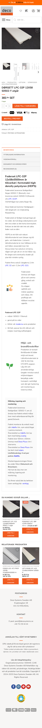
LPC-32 (8, 265)
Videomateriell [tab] (9, 159)
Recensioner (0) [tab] (10, 169)
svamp (23, 436)
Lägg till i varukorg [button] (10, 534)
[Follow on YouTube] (28, 686)
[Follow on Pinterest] (23, 686)
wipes (21, 450)
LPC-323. (25, 265)
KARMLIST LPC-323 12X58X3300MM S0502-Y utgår (10, 524)
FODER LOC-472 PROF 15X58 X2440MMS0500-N (11, 570)
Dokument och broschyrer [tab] (14, 164)
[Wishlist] (21, 10)
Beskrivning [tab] (8, 150)
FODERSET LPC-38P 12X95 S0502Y (29, 523)
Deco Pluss (22, 441)
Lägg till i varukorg (25, 106)
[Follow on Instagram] (18, 686)
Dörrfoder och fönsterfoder (16, 133)
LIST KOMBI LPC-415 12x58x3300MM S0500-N (30, 570)
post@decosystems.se (24, 621)
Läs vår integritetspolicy (21, 660)
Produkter (11, 82)
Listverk (22, 82)
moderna (19, 324)
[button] (38, 10)
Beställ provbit (12, 118)
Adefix (14, 427)
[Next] (37, 44)
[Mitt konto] (33, 10)
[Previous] (5, 44)
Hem (3, 82)
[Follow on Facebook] (13, 686)
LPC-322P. (12, 199)
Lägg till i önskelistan (12, 124)
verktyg (25, 483)
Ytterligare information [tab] (14, 155)
